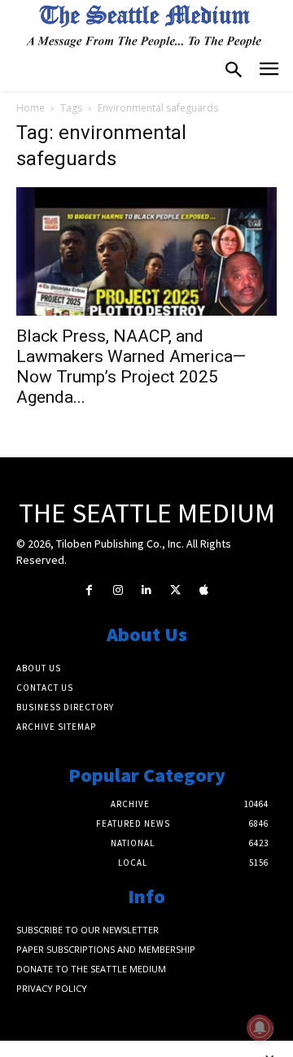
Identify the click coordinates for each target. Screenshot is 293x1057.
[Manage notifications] (260, 1028)
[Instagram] (117, 590)
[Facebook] (89, 590)
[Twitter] (175, 590)
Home (30, 108)
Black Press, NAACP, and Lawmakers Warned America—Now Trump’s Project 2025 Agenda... (131, 366)
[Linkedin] (146, 590)
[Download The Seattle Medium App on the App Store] (204, 590)
